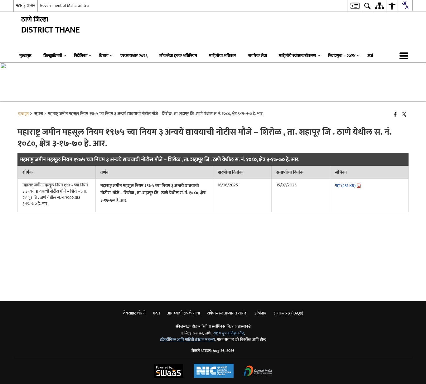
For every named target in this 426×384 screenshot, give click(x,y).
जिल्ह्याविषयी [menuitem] (52, 55)
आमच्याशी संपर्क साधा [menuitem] (183, 313)
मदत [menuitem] (156, 313)
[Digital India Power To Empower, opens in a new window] (258, 371)
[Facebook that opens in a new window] (395, 115)
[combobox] (405, 5)
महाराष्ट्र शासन (25, 5)
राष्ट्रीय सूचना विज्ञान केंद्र (228, 333)
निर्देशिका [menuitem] (80, 55)
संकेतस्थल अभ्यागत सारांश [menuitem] (227, 313)
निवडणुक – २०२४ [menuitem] (342, 55)
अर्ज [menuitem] (370, 55)
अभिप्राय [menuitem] (260, 313)
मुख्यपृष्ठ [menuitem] (25, 55)
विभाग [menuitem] (104, 55)
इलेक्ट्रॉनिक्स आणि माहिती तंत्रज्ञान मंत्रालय (187, 340)
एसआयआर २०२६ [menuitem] (134, 55)
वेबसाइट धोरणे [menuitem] (134, 313)
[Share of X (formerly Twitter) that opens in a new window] (404, 115)
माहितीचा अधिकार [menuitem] (222, 55)
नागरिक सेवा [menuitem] (257, 55)
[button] (405, 55)
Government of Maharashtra (64, 5)
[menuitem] (354, 6)
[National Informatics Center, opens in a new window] (213, 371)
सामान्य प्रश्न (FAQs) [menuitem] (288, 313)
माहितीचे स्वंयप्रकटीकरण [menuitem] (297, 55)
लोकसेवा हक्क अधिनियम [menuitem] (178, 55)
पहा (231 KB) (345, 185)
